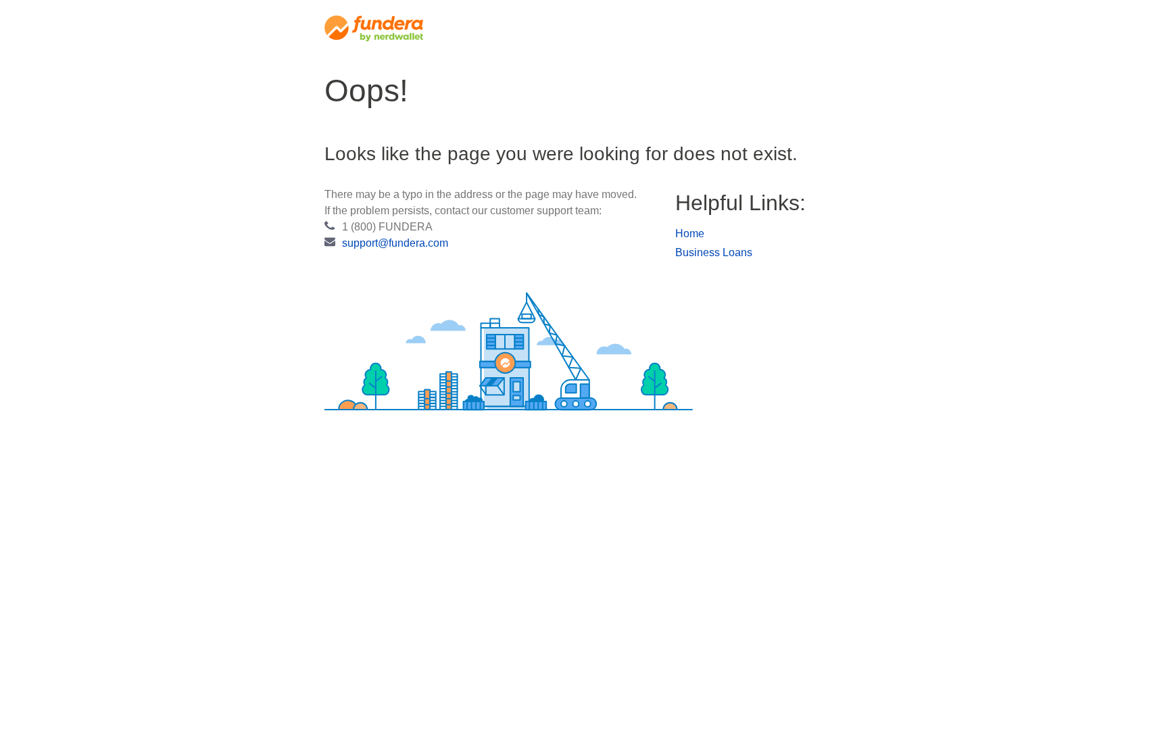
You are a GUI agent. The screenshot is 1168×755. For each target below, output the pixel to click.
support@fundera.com (395, 243)
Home (689, 233)
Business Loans (713, 252)
